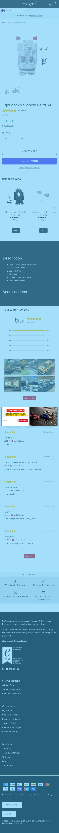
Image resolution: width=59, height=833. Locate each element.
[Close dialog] (56, 408)
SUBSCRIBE (23, 421)
